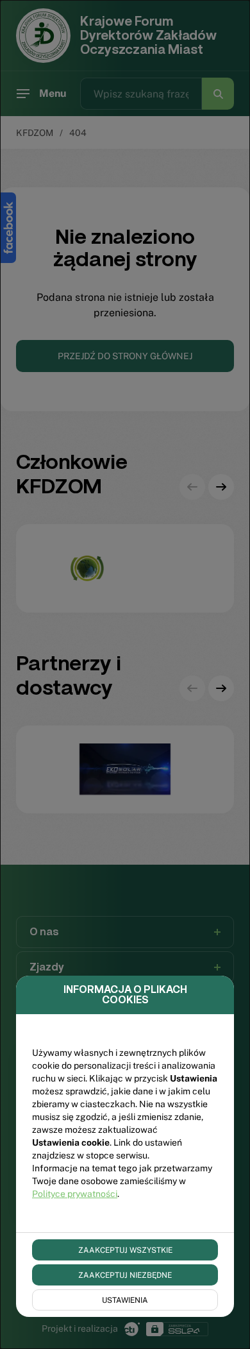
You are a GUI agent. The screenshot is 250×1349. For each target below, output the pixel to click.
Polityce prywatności (74, 1194)
